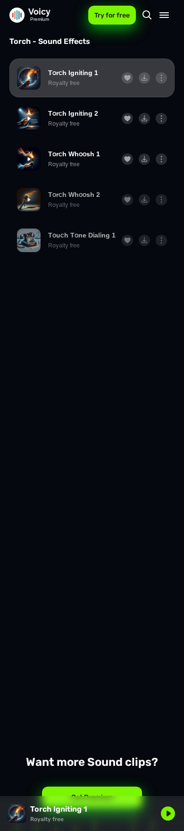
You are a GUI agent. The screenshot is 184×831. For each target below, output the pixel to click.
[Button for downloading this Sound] (144, 78)
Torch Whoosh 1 (74, 154)
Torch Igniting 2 (73, 113)
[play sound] (29, 78)
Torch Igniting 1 (73, 72)
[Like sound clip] (127, 78)
